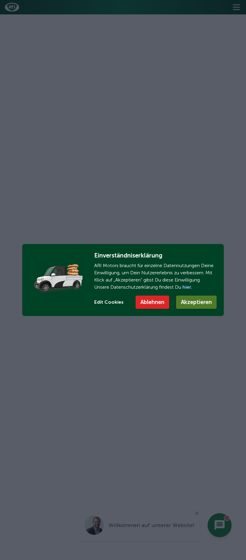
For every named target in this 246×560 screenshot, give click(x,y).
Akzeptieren (196, 302)
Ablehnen (152, 302)
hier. (186, 287)
